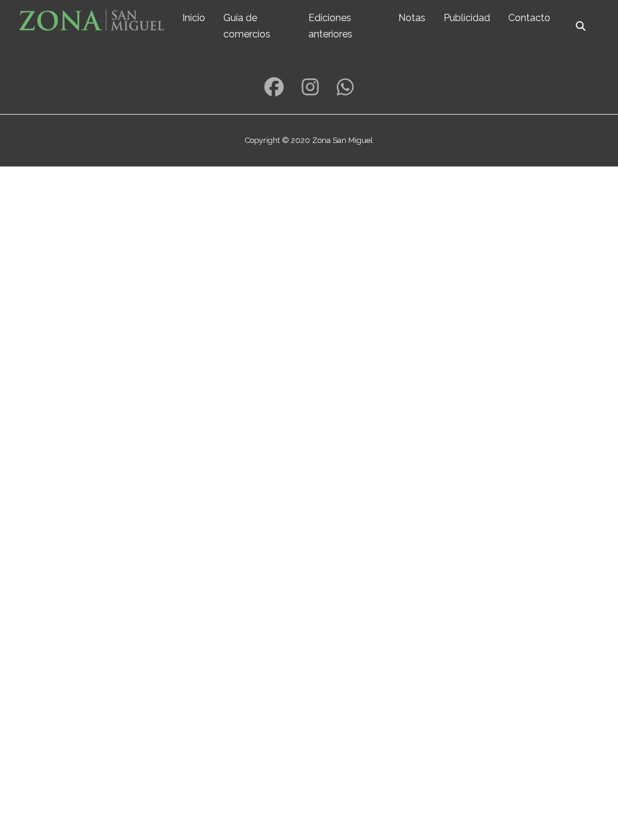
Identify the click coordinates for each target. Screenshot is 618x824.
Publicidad (467, 18)
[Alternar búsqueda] (580, 26)
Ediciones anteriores (330, 26)
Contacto (529, 18)
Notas (411, 18)
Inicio (193, 18)
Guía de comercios (246, 26)
